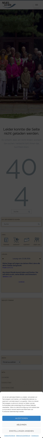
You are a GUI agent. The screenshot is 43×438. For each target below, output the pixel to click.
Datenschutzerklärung (23, 435)
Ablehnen (21, 425)
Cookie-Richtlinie (9, 435)
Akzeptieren (21, 418)
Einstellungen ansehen (21, 431)
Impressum (35, 435)
